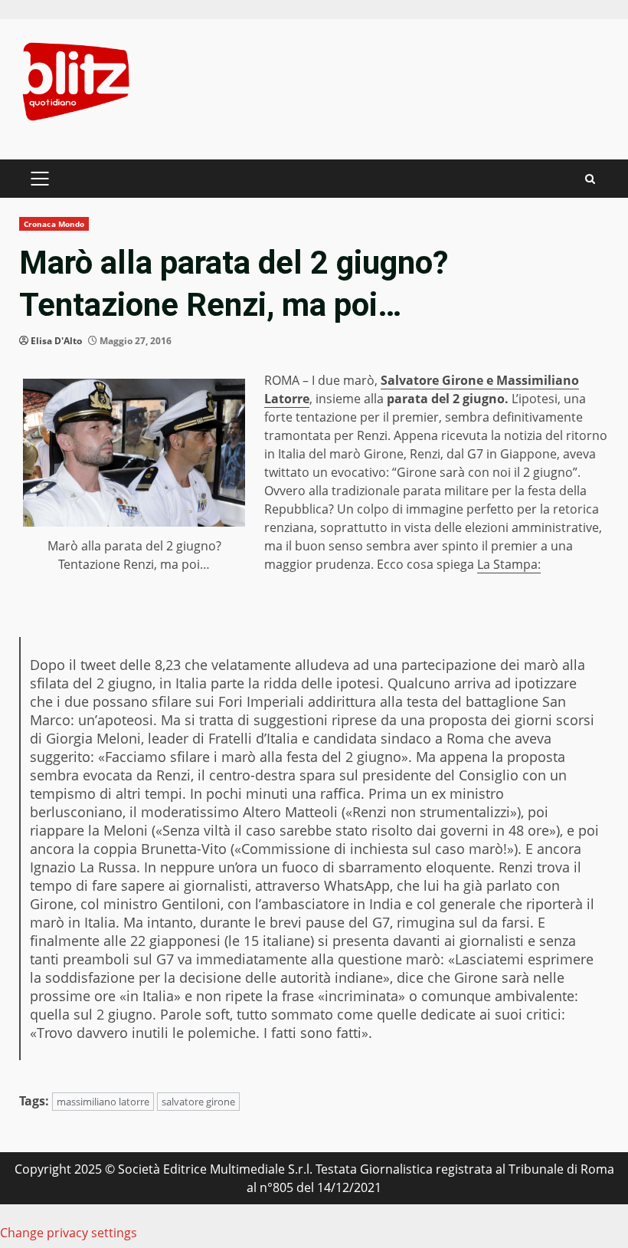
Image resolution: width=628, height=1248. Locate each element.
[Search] (590, 179)
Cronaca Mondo (54, 223)
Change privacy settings (68, 1232)
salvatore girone (198, 1101)
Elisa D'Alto (56, 340)
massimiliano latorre (103, 1101)
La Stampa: (509, 564)
